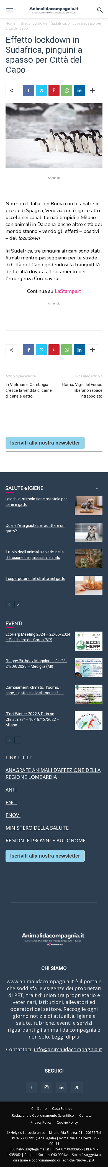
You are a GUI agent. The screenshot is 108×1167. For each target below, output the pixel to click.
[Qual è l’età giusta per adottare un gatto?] (88, 532)
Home (10, 23)
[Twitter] (41, 90)
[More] (92, 90)
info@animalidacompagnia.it (68, 1049)
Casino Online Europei (32, 872)
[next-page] (17, 604)
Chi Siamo (39, 1108)
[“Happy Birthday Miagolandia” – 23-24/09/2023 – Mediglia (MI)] (88, 667)
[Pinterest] (54, 90)
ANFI (11, 789)
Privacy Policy (41, 1122)
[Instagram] (46, 1087)
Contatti (85, 1115)
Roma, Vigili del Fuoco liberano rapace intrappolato (82, 390)
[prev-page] (9, 604)
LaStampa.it (68, 291)
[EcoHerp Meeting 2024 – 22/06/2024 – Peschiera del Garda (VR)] (88, 641)
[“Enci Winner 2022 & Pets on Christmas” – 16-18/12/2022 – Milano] (88, 720)
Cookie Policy (67, 1122)
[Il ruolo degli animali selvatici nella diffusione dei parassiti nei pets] (88, 558)
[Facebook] (28, 90)
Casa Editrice (62, 1108)
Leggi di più (65, 1036)
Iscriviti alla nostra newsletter (45, 443)
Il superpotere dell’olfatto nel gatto (35, 578)
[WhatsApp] (66, 90)
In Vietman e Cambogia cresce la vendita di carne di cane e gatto (29, 390)
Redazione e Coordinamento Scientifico (43, 1115)
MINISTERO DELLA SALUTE (37, 827)
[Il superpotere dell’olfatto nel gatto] (88, 585)
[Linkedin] (79, 90)
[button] (9, 10)
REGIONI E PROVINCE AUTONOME (46, 840)
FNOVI (13, 815)
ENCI (11, 802)
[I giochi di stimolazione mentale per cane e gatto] (88, 505)
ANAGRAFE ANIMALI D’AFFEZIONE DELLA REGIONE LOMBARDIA (53, 773)
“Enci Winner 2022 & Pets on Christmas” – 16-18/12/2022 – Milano (32, 719)
